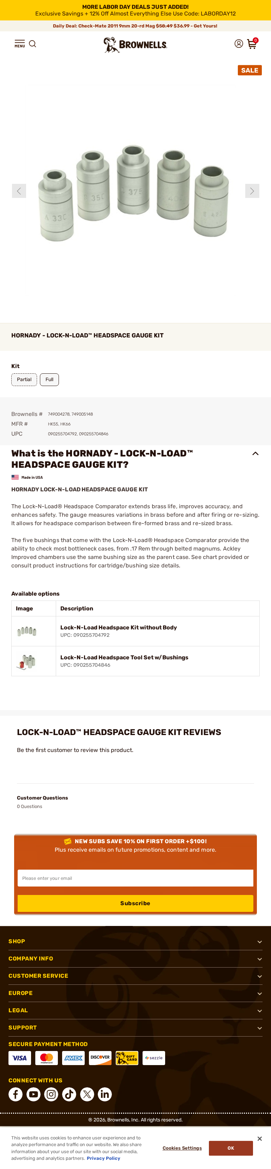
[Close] (259, 1138)
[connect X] (87, 1094)
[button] (19, 43)
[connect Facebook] (15, 1094)
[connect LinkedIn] (105, 1094)
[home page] (135, 45)
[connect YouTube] (33, 1094)
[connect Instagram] (51, 1094)
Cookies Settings (182, 1148)
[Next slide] (252, 191)
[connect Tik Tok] (69, 1094)
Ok (231, 1148)
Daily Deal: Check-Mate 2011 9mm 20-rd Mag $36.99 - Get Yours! (135, 26)
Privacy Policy (103, 1158)
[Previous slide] (19, 191)
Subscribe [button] (135, 903)
